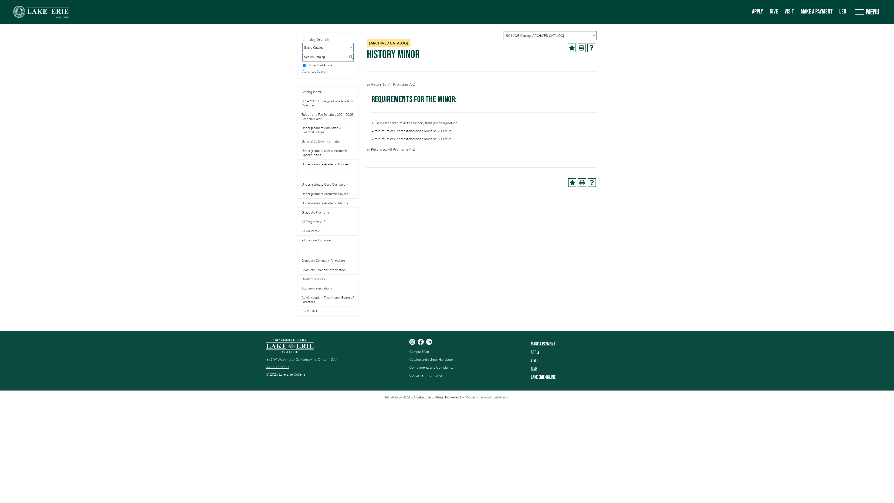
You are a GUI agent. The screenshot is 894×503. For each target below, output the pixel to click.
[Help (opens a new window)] (591, 48)
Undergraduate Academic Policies (324, 164)
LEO (842, 11)
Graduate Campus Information (323, 260)
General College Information (321, 141)
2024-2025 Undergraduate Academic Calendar (327, 103)
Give (774, 11)
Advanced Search (314, 71)
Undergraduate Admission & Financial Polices (321, 130)
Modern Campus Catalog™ (487, 397)
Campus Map (419, 351)
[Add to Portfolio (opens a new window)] (572, 48)
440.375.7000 (277, 367)
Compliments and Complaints (431, 367)
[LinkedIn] (429, 342)
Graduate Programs (315, 212)
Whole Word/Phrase (320, 65)
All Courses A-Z (312, 231)
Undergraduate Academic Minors (324, 203)
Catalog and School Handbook (431, 359)
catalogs (396, 397)
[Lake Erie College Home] (41, 12)
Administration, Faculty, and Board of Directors (327, 300)
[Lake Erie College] (290, 346)
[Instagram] (412, 342)
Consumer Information (426, 375)
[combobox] (550, 35)
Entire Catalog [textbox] (313, 47)
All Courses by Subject (317, 240)
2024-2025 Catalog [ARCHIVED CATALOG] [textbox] (534, 35)
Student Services (313, 279)
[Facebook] (421, 342)
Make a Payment (817, 11)
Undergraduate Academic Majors (324, 194)
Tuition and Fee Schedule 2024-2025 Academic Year (327, 116)
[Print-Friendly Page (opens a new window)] (582, 48)
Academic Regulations (316, 288)
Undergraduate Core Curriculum (324, 184)
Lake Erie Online (543, 377)
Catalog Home (311, 92)
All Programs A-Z (313, 222)
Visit (789, 11)
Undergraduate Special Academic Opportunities (324, 153)
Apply (757, 11)
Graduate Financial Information (323, 270)
